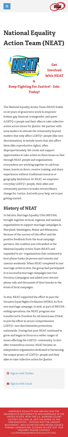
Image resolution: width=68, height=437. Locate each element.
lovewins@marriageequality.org (33, 433)
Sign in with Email (21, 383)
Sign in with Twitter (22, 373)
